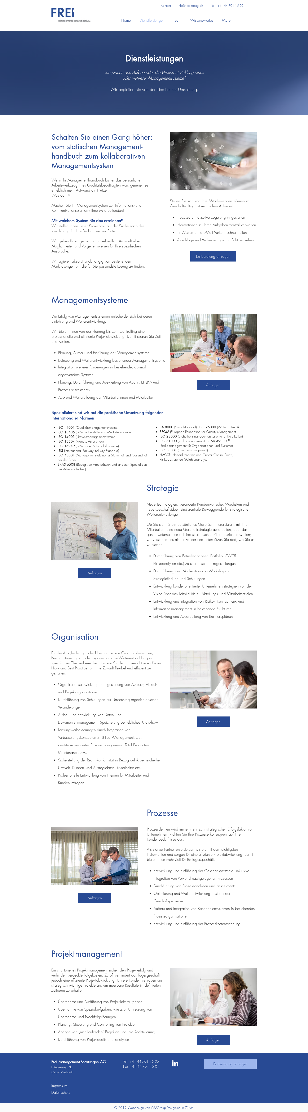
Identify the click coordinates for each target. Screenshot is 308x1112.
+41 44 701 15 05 (230, 6)
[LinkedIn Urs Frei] (175, 1063)
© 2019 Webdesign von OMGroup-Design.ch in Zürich (154, 1107)
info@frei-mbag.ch (190, 5)
